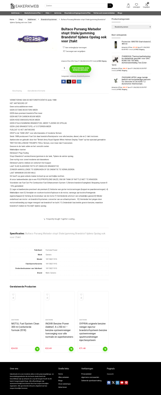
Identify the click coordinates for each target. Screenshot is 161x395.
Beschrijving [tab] (17, 91)
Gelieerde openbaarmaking (91, 381)
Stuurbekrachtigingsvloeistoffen (77, 13)
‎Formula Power (51, 250)
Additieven (15, 13)
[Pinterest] (126, 383)
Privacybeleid (86, 374)
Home (12, 19)
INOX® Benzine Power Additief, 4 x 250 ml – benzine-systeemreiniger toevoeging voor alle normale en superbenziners (59, 330)
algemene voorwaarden (90, 377)
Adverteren (62, 387)
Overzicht (110, 374)
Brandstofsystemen (49, 19)
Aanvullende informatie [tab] (36, 91)
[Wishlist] (136, 5)
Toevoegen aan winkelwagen (80, 69)
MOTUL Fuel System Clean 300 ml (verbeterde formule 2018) (25, 327)
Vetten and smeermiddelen (104, 13)
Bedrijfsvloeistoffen (33, 13)
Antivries (57, 13)
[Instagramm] (117, 383)
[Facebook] (109, 383)
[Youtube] (122, 383)
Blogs (120, 13)
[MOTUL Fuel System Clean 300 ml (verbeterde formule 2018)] (25, 306)
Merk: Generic (51, 273)
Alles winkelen (63, 377)
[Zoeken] (110, 5)
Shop (21, 19)
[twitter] (113, 383)
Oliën (47, 13)
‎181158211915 (51, 259)
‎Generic (49, 255)
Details (95, 61)
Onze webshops (64, 384)
